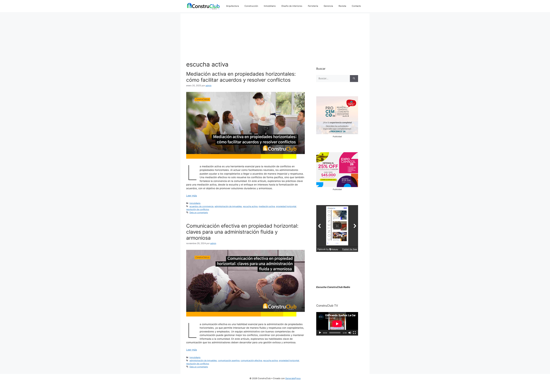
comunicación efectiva (251, 360)
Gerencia (328, 6)
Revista (342, 6)
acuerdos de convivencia (201, 206)
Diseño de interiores (291, 6)
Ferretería (313, 6)
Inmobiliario (270, 6)
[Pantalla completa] (354, 332)
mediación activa (267, 206)
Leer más (191, 195)
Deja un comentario (198, 212)
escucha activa (250, 206)
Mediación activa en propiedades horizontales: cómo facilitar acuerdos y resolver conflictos (241, 77)
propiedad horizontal (286, 206)
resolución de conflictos (197, 209)
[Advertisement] (275, 33)
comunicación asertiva (228, 360)
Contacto (356, 6)
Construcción (251, 6)
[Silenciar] (349, 332)
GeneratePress (293, 378)
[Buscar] (354, 78)
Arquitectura (232, 6)
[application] (337, 324)
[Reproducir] (320, 332)
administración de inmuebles (228, 206)
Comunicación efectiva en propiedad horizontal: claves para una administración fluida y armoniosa (242, 232)
